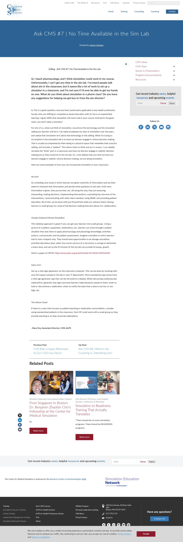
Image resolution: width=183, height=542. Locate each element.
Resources (95, 3)
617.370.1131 (111, 514)
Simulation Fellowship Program (14, 521)
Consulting (139, 12)
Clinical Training (9, 514)
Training (124, 12)
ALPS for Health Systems (45, 510)
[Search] (176, 3)
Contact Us (159, 519)
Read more (38, 431)
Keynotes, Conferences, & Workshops (90, 402)
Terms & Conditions (41, 537)
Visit (105, 3)
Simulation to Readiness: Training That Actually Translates (93, 410)
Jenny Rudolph (102, 399)
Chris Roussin (81, 399)
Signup (163, 103)
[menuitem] (69, 3)
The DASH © (82, 3)
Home (111, 12)
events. (170, 98)
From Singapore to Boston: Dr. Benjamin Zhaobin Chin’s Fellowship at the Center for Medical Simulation (50, 409)
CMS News (114, 3)
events (101, 461)
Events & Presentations (148, 71)
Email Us (109, 518)
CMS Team (141, 66)
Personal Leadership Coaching (87, 510)
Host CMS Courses (43, 506)
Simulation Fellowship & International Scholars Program (50, 399)
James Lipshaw (96, 45)
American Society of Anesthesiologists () (68, 479)
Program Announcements (149, 75)
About (38, 521)
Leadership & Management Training (16, 517)
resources (142, 98)
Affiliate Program (82, 506)
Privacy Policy (124, 534)
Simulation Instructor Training (14, 510)
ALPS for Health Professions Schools (50, 514)
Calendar (126, 3)
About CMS (69, 3)
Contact (172, 12)
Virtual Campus (139, 3)
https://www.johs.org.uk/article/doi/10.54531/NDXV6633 (82, 253)
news (163, 94)
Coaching (155, 12)
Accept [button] (146, 534)
